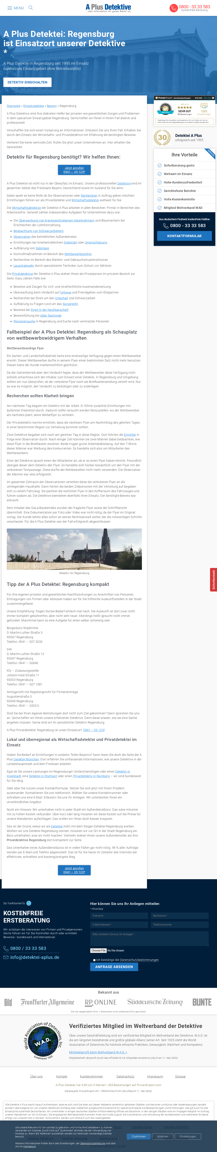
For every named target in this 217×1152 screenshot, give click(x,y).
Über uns (36, 1076)
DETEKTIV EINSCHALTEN (27, 82)
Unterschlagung (96, 242)
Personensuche (24, 321)
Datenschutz (125, 1076)
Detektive (124, 183)
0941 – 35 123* (94, 730)
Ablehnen (162, 1136)
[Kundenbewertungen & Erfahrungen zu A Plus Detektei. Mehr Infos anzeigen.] (184, 124)
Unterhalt (61, 298)
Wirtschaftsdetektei (85, 200)
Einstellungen (188, 1136)
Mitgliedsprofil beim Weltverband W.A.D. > (98, 1052)
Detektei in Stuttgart (43, 776)
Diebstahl (70, 242)
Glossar (180, 1076)
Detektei (57, 826)
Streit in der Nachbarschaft (49, 310)
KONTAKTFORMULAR (184, 236)
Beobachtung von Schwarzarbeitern (39, 231)
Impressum (155, 1076)
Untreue (65, 292)
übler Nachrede (50, 315)
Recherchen (89, 195)
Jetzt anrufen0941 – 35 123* (74, 170)
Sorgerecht (70, 304)
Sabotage (42, 248)
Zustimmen (139, 1136)
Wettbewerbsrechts (78, 254)
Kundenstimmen (91, 1076)
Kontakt (61, 1076)
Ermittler (130, 434)
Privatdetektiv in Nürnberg (91, 776)
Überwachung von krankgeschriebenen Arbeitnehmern (57, 220)
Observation (22, 236)
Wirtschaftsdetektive (26, 208)
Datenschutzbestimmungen (139, 960)
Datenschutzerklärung (92, 1143)
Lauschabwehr (24, 265)
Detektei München (26, 759)
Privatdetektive (22, 274)
